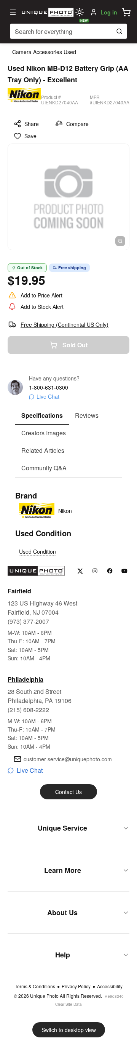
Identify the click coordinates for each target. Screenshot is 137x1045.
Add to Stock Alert (42, 306)
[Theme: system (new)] (79, 12)
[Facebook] (110, 571)
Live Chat (48, 396)
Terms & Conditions (35, 986)
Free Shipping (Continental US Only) (64, 324)
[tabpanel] (68, 524)
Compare (77, 124)
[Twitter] (80, 571)
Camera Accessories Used (44, 52)
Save (30, 136)
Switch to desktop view (68, 1030)
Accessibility (110, 986)
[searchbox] (68, 31)
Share (31, 124)
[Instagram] (95, 571)
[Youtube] (124, 571)
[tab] (42, 416)
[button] (126, 12)
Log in (108, 12)
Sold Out (75, 344)
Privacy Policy (76, 986)
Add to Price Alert (41, 295)
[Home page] (47, 12)
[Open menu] (13, 12)
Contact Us (68, 792)
